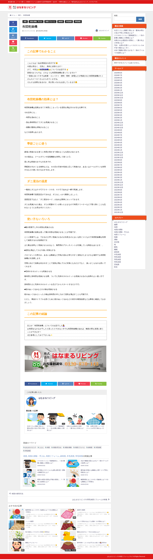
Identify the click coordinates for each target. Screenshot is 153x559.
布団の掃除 (68, 447)
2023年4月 (118, 172)
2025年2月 (118, 117)
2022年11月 (118, 185)
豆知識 (116, 264)
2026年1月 (118, 90)
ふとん (41, 447)
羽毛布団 (77, 21)
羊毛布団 (69, 21)
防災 (116, 267)
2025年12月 (118, 93)
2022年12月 (118, 182)
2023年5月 (118, 170)
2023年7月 (118, 165)
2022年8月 (118, 192)
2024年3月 (118, 145)
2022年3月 (118, 205)
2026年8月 (118, 73)
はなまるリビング (104, 30)
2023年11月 (118, 155)
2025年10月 (118, 98)
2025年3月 (118, 115)
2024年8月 (118, 132)
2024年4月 (118, 142)
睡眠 (116, 249)
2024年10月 (118, 127)
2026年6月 (118, 78)
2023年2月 (118, 177)
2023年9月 (118, 160)
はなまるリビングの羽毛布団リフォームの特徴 (89, 499)
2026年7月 (118, 75)
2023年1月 (118, 180)
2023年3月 (118, 175)
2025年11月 (118, 95)
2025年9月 (118, 100)
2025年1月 (118, 120)
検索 (116, 15)
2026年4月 (118, 83)
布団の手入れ (57, 447)
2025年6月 (118, 107)
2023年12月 (118, 152)
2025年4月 (118, 112)
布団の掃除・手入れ (36, 21)
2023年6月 (118, 167)
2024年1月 (118, 150)
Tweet (13, 31)
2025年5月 (118, 110)
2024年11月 (118, 125)
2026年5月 (118, 80)
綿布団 (61, 21)
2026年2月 (118, 88)
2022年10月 (118, 187)
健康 (116, 224)
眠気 (116, 247)
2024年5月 (118, 140)
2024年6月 (118, 137)
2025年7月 (118, 105)
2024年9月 (118, 130)
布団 (25, 21)
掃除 (116, 239)
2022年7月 (118, 195)
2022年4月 (118, 202)
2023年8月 (118, 162)
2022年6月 (118, 197)
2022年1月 (118, 210)
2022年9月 (118, 190)
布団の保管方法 (17, 493)
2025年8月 (118, 102)
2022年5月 (118, 200)
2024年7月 (118, 135)
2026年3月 (118, 85)
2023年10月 (118, 157)
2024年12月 (118, 122)
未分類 (116, 242)
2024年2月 (118, 147)
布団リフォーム (50, 21)
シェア (13, 24)
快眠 (116, 237)
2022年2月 (118, 207)
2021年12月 (118, 212)
